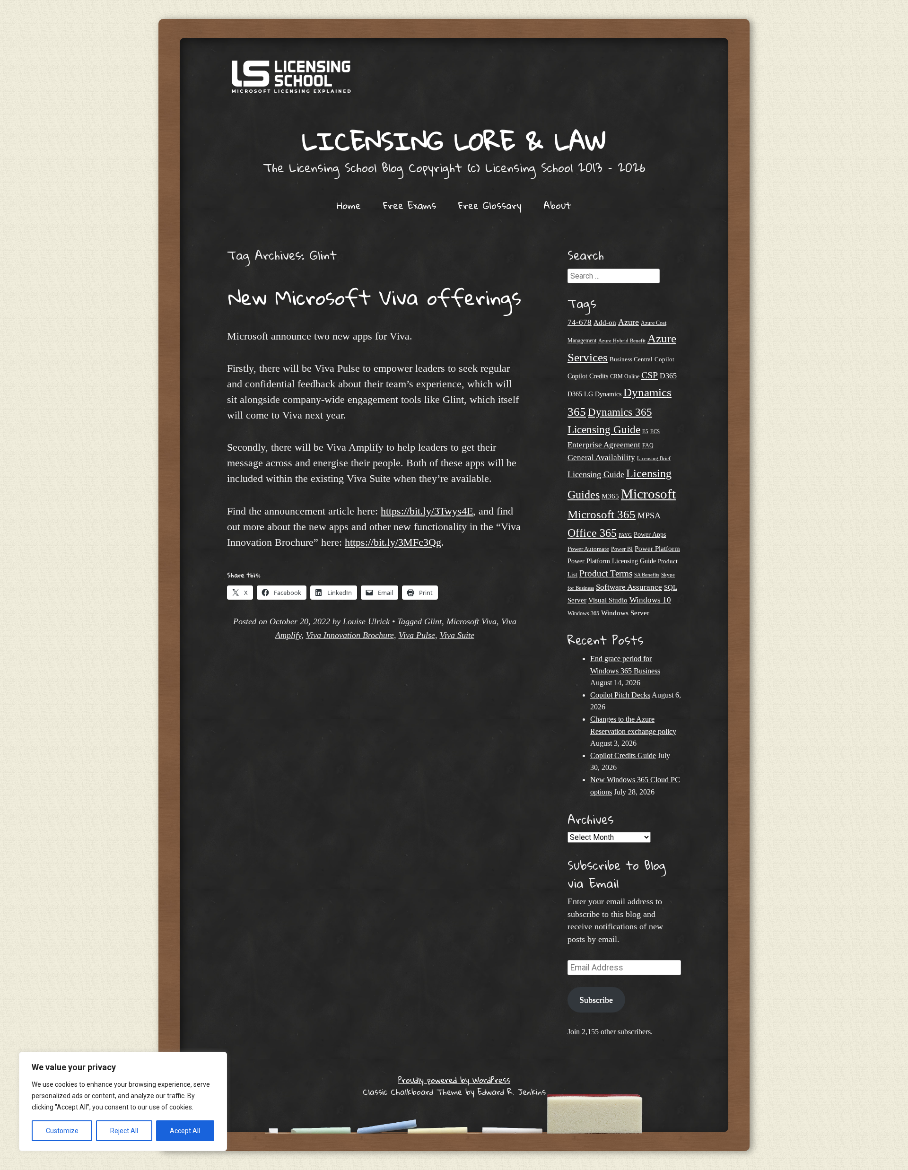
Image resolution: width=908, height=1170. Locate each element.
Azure (628, 322)
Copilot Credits (588, 376)
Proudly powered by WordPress (454, 1080)
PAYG (625, 535)
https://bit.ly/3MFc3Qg (393, 542)
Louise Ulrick (366, 621)
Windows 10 (650, 599)
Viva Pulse (417, 635)
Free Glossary (489, 205)
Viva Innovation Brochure (350, 635)
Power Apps (650, 534)
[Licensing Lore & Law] (454, 81)
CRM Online (624, 377)
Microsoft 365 (602, 514)
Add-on (605, 322)
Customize (62, 1131)
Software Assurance (629, 587)
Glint (433, 621)
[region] (123, 1101)
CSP (649, 375)
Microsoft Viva (471, 621)
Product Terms (605, 573)
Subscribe (596, 999)
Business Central (631, 359)
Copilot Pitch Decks (620, 695)
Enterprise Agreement (604, 444)
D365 (668, 376)
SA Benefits (646, 574)
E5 (645, 431)
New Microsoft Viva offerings (374, 297)
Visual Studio (608, 600)
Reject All (124, 1131)
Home (349, 205)
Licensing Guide (596, 474)
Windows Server (625, 613)
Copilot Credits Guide (623, 755)
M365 (610, 496)
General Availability (601, 457)
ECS (655, 431)
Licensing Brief (654, 458)
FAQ (648, 445)
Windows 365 (583, 614)
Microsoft (648, 493)
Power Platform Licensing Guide (612, 561)
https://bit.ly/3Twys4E (427, 511)
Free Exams (409, 205)
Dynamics (608, 394)
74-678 (580, 322)
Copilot (664, 359)
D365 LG (580, 394)
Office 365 (592, 532)
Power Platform (657, 548)
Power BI (622, 549)
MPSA (649, 515)
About (557, 205)
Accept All (185, 1131)
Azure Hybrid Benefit (622, 340)
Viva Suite (457, 635)
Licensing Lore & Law (454, 140)
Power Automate (588, 548)
